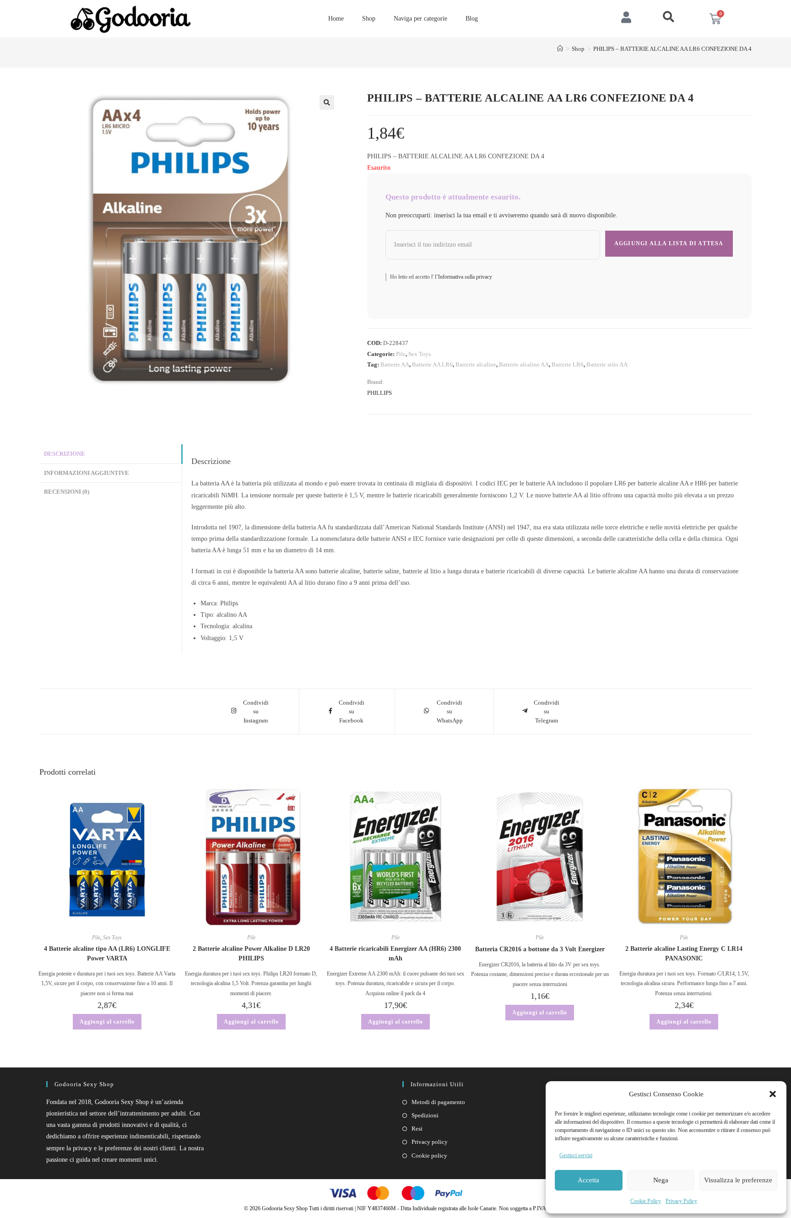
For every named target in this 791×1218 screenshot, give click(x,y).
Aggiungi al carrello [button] (107, 1022)
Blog (472, 18)
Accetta (588, 1180)
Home (336, 18)
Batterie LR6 (568, 364)
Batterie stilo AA (607, 364)
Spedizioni (425, 1115)
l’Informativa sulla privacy (462, 277)
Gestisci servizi (575, 1155)
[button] (772, 1094)
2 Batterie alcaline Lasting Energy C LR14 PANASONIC (683, 953)
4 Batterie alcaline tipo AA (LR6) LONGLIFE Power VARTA (107, 953)
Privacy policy (430, 1141)
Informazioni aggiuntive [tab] (86, 473)
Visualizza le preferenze (738, 1180)
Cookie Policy (645, 1201)
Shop (368, 18)
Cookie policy (429, 1155)
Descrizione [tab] (64, 454)
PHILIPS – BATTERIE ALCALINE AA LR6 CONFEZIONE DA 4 (672, 48)
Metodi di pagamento (438, 1102)
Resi (417, 1128)
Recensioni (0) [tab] (66, 492)
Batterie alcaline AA (524, 364)
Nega (660, 1180)
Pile (401, 353)
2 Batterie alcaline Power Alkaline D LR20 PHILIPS (251, 953)
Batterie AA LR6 (432, 364)
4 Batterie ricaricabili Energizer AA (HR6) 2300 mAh (395, 953)
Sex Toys (419, 353)
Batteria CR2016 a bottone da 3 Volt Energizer (540, 949)
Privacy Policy (681, 1201)
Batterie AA (394, 364)
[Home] (560, 48)
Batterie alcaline (475, 364)
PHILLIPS (379, 392)
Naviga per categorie (420, 18)
